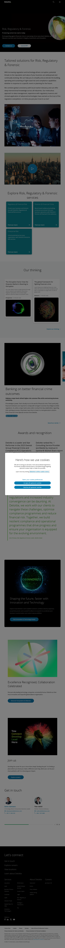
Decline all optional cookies (32, 487)
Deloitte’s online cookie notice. (39, 472)
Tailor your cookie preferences (32, 480)
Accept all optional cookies (32, 483)
